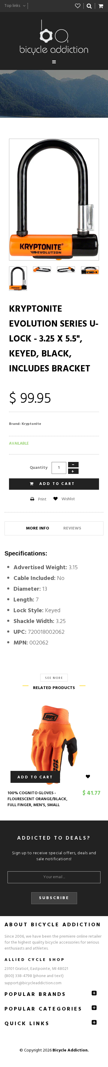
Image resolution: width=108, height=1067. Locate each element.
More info (37, 528)
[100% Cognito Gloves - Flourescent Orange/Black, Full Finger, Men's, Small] (54, 745)
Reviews (72, 528)
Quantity (38, 467)
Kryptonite (31, 424)
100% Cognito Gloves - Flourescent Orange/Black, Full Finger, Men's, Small (38, 799)
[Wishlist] (78, 6)
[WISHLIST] (92, 777)
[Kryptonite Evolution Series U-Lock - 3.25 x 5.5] (42, 269)
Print (41, 499)
